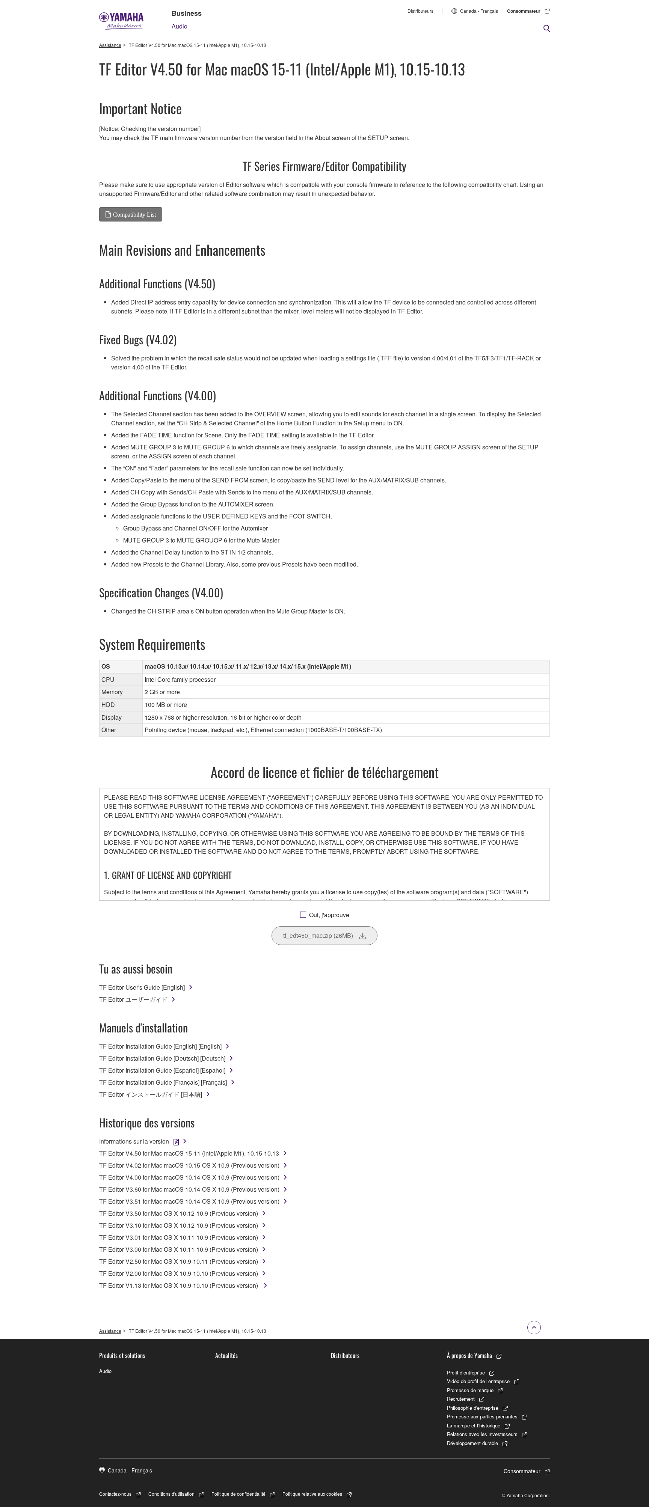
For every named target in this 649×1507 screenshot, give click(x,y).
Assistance (110, 45)
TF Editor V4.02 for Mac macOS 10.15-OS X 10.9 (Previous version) (189, 1165)
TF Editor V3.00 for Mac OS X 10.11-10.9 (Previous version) (178, 1249)
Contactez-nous (115, 1493)
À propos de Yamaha (469, 1355)
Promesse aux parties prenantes (482, 1416)
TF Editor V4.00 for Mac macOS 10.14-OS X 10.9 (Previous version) (189, 1177)
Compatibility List (134, 214)
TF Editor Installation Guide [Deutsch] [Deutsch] (162, 1058)
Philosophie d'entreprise (472, 1407)
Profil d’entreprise (466, 1372)
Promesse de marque (470, 1390)
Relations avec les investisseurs (482, 1434)
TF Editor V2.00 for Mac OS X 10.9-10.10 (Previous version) (178, 1273)
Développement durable (472, 1443)
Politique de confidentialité (238, 1493)
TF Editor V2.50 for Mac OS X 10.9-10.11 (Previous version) (178, 1261)
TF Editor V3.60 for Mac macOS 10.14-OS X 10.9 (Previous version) (189, 1189)
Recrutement (461, 1398)
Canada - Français (479, 11)
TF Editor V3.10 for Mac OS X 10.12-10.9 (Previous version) (178, 1225)
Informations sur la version (134, 1141)
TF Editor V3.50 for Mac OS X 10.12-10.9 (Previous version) (178, 1213)
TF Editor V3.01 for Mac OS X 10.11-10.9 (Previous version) (178, 1237)
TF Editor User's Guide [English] (142, 987)
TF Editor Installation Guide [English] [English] (160, 1046)
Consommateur (523, 11)
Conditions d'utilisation (171, 1493)
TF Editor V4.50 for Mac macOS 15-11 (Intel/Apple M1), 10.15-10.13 (189, 1153)
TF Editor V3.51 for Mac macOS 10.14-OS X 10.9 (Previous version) (189, 1201)
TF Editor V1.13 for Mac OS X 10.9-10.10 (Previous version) (179, 1285)
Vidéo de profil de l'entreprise (478, 1381)
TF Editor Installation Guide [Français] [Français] (163, 1082)
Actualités (226, 1355)
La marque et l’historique (473, 1425)
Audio (179, 26)
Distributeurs (420, 11)
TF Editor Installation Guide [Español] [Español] (162, 1070)
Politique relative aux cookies (312, 1493)
